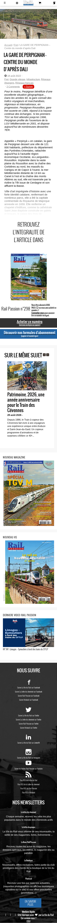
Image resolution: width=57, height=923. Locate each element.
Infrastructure (33, 79)
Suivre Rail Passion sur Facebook (28, 695)
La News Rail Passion (28, 842)
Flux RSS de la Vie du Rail (28, 780)
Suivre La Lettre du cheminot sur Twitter (28, 719)
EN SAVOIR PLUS (30, 903)
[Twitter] (28, 711)
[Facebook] (28, 683)
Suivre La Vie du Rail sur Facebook (28, 687)
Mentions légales (28, 911)
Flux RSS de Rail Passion (28, 788)
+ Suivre (28, 86)
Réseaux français (24, 83)
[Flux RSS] (28, 776)
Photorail (28, 878)
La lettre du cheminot (28, 812)
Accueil (8, 45)
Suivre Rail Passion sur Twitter (28, 723)
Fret (16, 45)
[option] (27, 400)
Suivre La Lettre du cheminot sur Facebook (28, 691)
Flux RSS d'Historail (28, 792)
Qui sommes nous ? (28, 918)
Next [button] (47, 354)
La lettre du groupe (28, 827)
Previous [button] (44, 354)
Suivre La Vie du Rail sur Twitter (28, 715)
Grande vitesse (17, 79)
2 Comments (13, 86)
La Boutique (28, 860)
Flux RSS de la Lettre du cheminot (28, 784)
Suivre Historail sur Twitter (28, 727)
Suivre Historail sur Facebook (28, 699)
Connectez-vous (37, 313)
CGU (28, 921)
